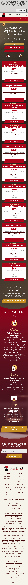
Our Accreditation (8, 476)
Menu (25, 15)
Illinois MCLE (5, 541)
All (14, 44)
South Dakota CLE (18, 556)
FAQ (8, 479)
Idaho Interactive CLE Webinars (13, 506)
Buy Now (13, 80)
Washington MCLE (9, 561)
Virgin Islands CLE (10, 559)
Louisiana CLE (14, 543)
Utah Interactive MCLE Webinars (14, 518)
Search (21, 19)
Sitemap (14, 582)
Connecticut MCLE (7, 538)
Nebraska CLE (5, 548)
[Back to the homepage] (10, 15)
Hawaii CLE (17, 540)
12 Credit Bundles (14, 47)
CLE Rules (20, 486)
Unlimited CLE (18, 352)
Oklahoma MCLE (10, 553)
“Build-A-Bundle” (18, 346)
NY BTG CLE (20, 492)
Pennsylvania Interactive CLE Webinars (13, 515)
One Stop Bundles (8, 486)
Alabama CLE (7, 535)
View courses (14, 77)
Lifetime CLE (7, 492)
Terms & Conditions (14, 579)
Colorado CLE (21, 536)
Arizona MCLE (20, 535)
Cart (6, 19)
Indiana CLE (11, 541)
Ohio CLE (23, 551)
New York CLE (22, 549)
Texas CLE (14, 558)
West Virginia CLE (10, 563)
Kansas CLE (22, 541)
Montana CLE (21, 546)
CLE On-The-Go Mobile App (20, 488)
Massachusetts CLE (6, 545)
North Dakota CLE (16, 551)
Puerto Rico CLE (18, 554)
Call (26, 19)
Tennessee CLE (8, 558)
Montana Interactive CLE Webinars (13, 510)
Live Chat (20, 476)
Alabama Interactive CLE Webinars (13, 505)
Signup (16, 19)
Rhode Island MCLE (9, 556)
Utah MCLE (19, 558)
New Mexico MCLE (14, 549)
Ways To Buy (7, 494)
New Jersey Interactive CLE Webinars (14, 511)
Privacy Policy (9, 7)
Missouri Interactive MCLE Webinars (13, 508)
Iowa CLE (17, 541)
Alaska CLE (13, 535)
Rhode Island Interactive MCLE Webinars (13, 516)
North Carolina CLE (6, 551)
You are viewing (6, 22)
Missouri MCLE (14, 546)
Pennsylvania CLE (9, 554)
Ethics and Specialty (14, 51)
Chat (2, 19)
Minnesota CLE (22, 545)
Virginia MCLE (18, 559)
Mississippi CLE (6, 546)
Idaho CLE (23, 540)
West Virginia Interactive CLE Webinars (13, 521)
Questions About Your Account (20, 480)
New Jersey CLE (5, 549)
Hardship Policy (14, 580)
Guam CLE (11, 540)
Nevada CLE (11, 548)
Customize (13, 301)
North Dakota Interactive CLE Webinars (13, 513)
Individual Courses (8, 487)
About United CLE (8, 474)
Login (11, 19)
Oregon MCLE (18, 553)
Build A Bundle (7, 489)
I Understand (21, 10)
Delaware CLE (15, 538)
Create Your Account (14, 428)
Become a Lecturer (8, 478)
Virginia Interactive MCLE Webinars (13, 520)
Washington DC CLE (18, 561)
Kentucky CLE (6, 543)
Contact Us (20, 478)
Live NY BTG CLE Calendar (13, 503)
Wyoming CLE (18, 563)
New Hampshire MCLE (20, 548)
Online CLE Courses (20, 490)
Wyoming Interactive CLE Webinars (14, 523)
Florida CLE (21, 538)
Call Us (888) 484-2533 (20, 474)
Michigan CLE (14, 545)
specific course (7, 359)
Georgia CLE (5, 540)
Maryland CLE (21, 543)
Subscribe (13, 456)
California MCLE (13, 536)
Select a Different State (20, 22)
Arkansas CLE (6, 536)
